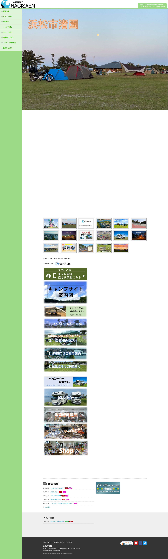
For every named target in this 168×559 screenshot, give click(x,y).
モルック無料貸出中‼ (56, 499)
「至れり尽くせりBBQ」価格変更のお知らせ (62, 503)
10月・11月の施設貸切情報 (57, 521)
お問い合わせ (47, 542)
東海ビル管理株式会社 (54, 550)
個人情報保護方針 (59, 542)
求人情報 (69, 542)
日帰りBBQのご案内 (56, 495)
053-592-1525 (77, 548)
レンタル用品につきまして (57, 488)
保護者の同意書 (55, 492)
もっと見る (47, 507)
